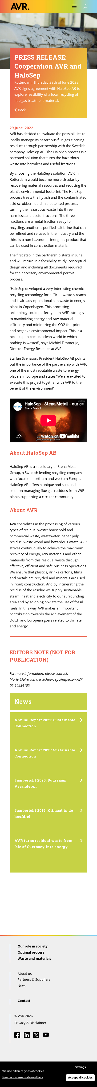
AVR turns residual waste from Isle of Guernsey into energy (43, 843)
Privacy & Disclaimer (30, 1023)
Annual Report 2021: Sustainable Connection (44, 753)
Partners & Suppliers (34, 979)
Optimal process (31, 952)
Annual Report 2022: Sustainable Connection (44, 722)
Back (22, 109)
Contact (24, 1000)
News (22, 985)
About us (25, 973)
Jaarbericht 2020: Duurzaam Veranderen (40, 783)
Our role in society (33, 946)
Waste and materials (34, 958)
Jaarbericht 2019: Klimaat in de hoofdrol (43, 813)
